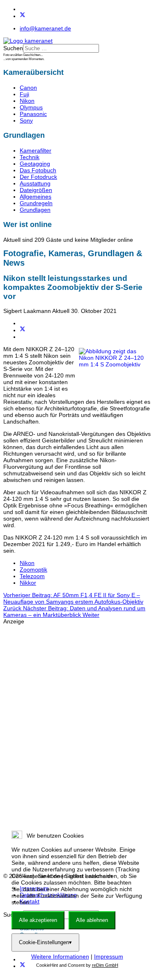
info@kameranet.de (45, 28)
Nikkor (28, 582)
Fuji (24, 94)
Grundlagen (35, 209)
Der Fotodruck (38, 177)
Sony (26, 120)
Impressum (108, 956)
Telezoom (32, 576)
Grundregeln (36, 203)
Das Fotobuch (38, 170)
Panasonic (33, 114)
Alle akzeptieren (38, 920)
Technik (29, 157)
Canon (28, 87)
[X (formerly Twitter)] (22, 330)
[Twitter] (22, 16)
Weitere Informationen (60, 956)
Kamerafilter (35, 150)
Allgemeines (35, 196)
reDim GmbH (105, 965)
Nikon (27, 100)
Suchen (13, 48)
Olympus (31, 107)
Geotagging (35, 163)
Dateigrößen (36, 190)
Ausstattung (35, 183)
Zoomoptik (33, 569)
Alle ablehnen (92, 920)
